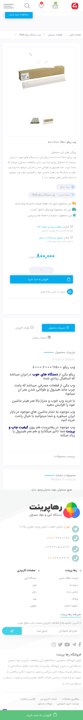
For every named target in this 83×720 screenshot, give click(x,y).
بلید (34, 599)
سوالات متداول (45, 704)
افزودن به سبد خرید (38, 279)
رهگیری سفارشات (70, 699)
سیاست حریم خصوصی (68, 704)
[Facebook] (79, 644)
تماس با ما (72, 592)
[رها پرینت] (51, 510)
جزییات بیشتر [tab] (39, 338)
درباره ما (74, 585)
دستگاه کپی (30, 578)
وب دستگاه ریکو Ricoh (30, 35)
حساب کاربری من (48, 699)
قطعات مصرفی (55, 35)
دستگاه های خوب (45, 374)
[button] (30, 54)
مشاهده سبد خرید (19, 14)
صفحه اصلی (75, 35)
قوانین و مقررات (27, 699)
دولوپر (33, 606)
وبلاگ (75, 599)
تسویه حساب (71, 606)
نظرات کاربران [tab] (22, 328)
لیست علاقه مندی (68, 578)
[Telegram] (74, 644)
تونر (34, 585)
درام (34, 592)
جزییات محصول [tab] (56, 328)
